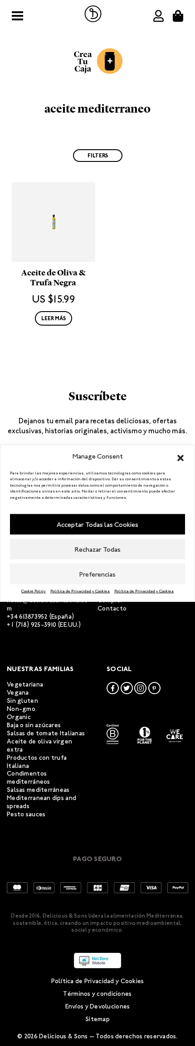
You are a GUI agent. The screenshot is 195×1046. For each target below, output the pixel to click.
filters (98, 155)
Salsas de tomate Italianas (46, 733)
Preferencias (97, 574)
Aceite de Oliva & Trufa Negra (53, 278)
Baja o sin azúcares (34, 725)
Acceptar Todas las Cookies (97, 524)
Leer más (53, 318)
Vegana (18, 692)
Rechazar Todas (98, 549)
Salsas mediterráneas (38, 790)
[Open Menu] (17, 16)
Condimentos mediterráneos (28, 778)
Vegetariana (25, 684)
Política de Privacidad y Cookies (80, 591)
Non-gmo (21, 709)
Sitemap (97, 1019)
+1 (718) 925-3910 (32, 625)
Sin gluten (22, 701)
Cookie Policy (33, 591)
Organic (19, 717)
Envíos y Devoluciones (97, 1006)
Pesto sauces (26, 814)
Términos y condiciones (97, 994)
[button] (180, 456)
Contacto (112, 608)
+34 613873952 (27, 616)
